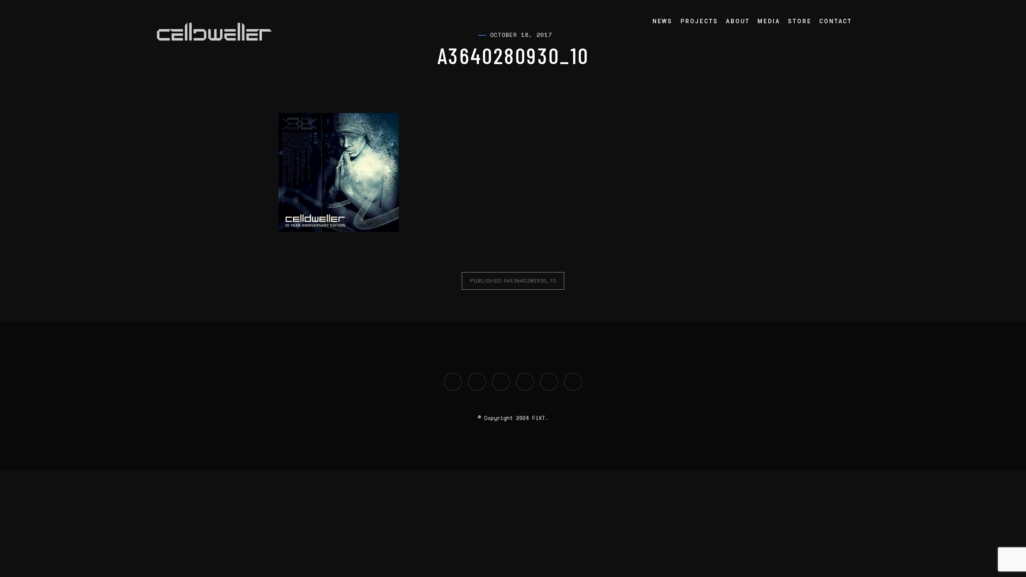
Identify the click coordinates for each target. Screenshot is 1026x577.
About (737, 21)
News (662, 21)
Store (799, 21)
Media (768, 21)
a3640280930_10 (513, 281)
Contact (835, 21)
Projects (699, 21)
